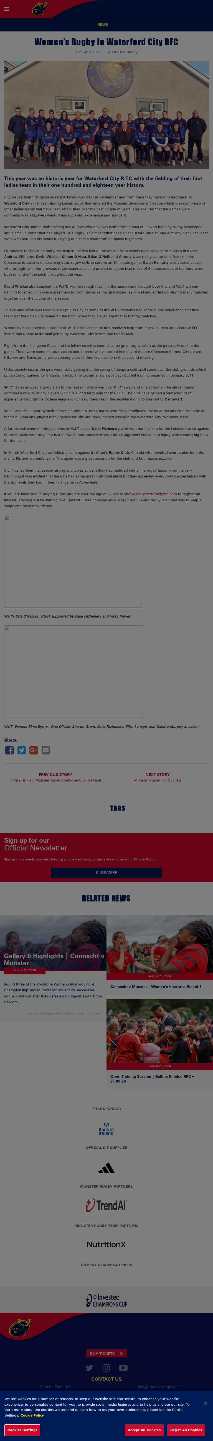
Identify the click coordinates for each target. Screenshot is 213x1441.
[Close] (205, 1403)
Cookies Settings (22, 1430)
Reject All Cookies (186, 1430)
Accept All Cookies (144, 1430)
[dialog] (106, 1416)
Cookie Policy (32, 1415)
